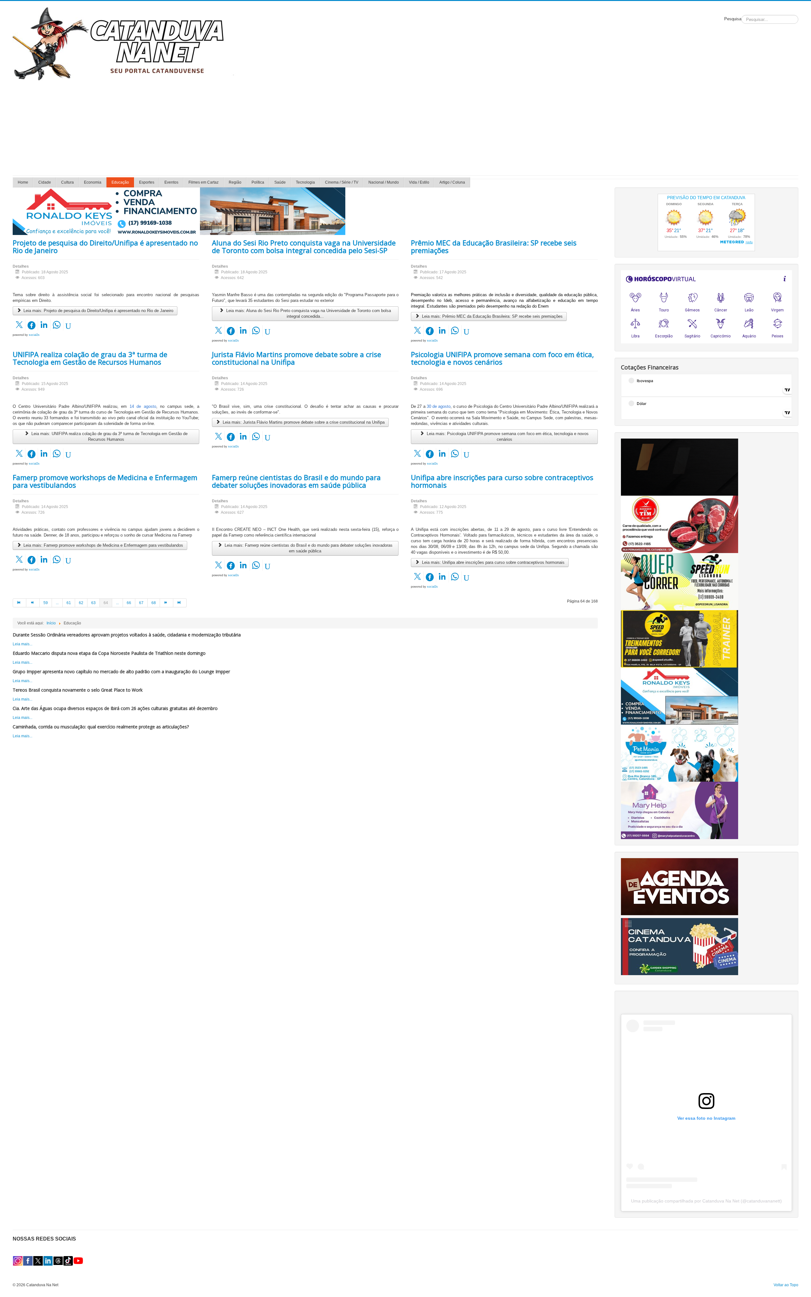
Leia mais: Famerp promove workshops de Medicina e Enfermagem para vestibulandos (102, 545)
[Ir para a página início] (19, 602)
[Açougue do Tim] (679, 524)
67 (141, 603)
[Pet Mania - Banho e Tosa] (679, 753)
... (57, 603)
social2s (34, 334)
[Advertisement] (405, 127)
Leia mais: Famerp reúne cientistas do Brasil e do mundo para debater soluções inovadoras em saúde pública (308, 548)
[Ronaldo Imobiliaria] (679, 696)
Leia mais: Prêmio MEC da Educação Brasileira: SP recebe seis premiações (492, 316)
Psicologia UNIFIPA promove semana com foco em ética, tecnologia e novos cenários (502, 358)
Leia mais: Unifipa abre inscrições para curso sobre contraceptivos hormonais (493, 562)
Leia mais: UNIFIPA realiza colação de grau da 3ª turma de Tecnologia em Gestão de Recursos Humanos (109, 436)
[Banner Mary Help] (679, 810)
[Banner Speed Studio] (679, 638)
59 (45, 603)
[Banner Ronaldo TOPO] (179, 211)
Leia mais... (22, 644)
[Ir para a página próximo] (166, 602)
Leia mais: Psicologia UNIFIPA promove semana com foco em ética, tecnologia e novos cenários (507, 436)
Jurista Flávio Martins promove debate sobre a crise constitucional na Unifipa (296, 358)
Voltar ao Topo (786, 1285)
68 (153, 603)
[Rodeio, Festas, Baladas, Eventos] (679, 886)
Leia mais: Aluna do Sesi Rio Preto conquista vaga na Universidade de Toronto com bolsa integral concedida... (308, 313)
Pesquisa (732, 18)
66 (129, 603)
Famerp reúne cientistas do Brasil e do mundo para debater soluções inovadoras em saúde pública (296, 481)
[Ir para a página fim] (180, 602)
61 (69, 603)
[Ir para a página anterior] (33, 602)
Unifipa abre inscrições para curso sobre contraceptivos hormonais (502, 481)
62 (81, 603)
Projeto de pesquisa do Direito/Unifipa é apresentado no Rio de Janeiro (105, 246)
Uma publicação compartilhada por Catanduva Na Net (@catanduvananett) (706, 1200)
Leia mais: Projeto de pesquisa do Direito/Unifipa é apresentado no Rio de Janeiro (97, 310)
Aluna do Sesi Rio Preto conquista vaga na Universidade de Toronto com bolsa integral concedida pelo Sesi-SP (304, 246)
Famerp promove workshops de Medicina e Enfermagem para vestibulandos (105, 481)
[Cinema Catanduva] (679, 946)
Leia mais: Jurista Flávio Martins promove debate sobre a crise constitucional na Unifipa (303, 422)
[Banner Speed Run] (679, 581)
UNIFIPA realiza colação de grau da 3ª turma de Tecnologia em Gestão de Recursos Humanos (90, 358)
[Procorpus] (679, 467)
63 (93, 603)
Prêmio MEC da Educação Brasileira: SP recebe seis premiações (494, 246)
